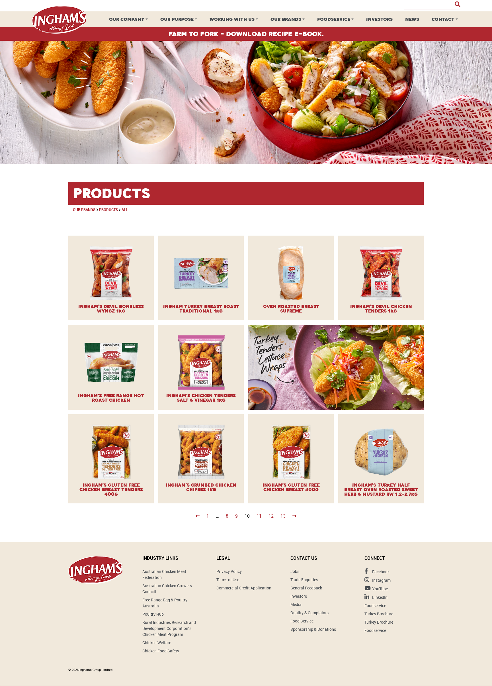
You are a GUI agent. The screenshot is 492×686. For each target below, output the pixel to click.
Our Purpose (177, 19)
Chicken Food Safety (160, 651)
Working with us (232, 19)
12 (271, 516)
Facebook (380, 571)
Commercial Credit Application (243, 588)
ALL (125, 209)
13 (283, 516)
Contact (443, 19)
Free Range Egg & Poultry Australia (164, 603)
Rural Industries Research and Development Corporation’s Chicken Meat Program (169, 628)
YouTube (379, 588)
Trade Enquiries (304, 579)
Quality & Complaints (309, 612)
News (412, 19)
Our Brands (285, 19)
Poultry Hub (153, 614)
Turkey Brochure (378, 613)
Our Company (126, 19)
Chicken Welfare (156, 642)
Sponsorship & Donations (313, 629)
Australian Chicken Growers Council (167, 588)
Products (108, 209)
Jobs (294, 571)
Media (296, 604)
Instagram (381, 580)
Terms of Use (227, 579)
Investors (379, 19)
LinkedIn (379, 597)
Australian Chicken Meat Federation (164, 574)
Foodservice (333, 19)
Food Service (301, 621)
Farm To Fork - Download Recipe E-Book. (246, 33)
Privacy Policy (229, 571)
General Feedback (306, 588)
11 (259, 516)
